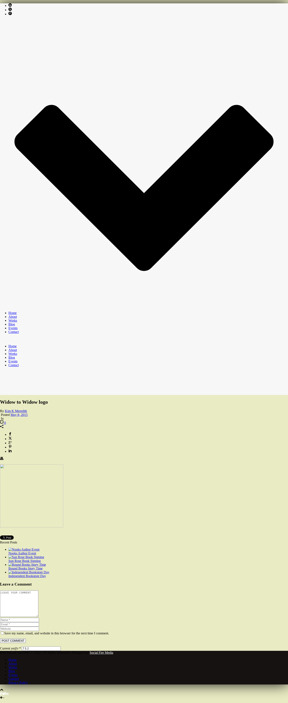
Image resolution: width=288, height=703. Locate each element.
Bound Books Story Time (25, 568)
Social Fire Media (101, 652)
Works (12, 320)
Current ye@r (10, 648)
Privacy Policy (18, 682)
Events (12, 328)
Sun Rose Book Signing (24, 561)
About (12, 316)
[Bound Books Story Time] (27, 564)
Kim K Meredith (16, 411)
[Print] (1, 459)
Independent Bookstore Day (27, 576)
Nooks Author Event (22, 553)
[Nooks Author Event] (23, 549)
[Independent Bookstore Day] (28, 572)
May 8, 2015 (19, 415)
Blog (11, 324)
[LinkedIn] (6, 694)
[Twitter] (3, 694)
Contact (13, 332)
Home (12, 313)
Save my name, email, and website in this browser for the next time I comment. (56, 633)
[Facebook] (1, 694)
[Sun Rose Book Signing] (26, 557)
